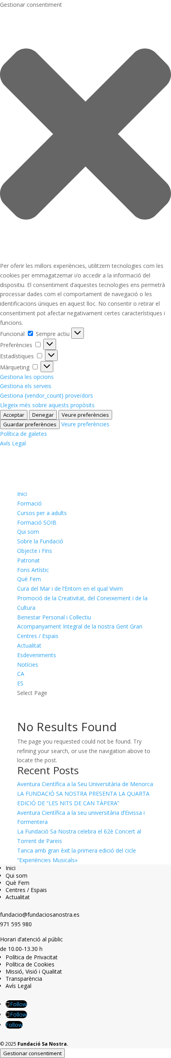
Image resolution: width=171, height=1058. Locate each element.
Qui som (28, 531)
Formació (29, 503)
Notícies (27, 664)
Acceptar (13, 414)
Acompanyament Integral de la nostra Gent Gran (79, 626)
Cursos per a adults (42, 513)
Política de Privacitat (32, 957)
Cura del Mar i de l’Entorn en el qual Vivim (70, 588)
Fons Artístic (33, 570)
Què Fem (29, 579)
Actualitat (29, 645)
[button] (85, 135)
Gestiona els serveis (25, 386)
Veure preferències (85, 414)
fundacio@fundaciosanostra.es (40, 914)
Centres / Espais (37, 636)
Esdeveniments (36, 655)
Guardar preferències (29, 424)
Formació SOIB (36, 522)
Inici (22, 494)
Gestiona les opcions (27, 377)
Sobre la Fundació (40, 541)
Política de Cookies (30, 964)
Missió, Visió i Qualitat (34, 971)
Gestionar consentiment (32, 1053)
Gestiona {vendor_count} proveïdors (46, 395)
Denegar (43, 414)
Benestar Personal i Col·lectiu (54, 617)
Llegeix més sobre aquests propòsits (47, 405)
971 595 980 (16, 924)
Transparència (24, 978)
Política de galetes (23, 433)
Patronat (28, 560)
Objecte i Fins (34, 550)
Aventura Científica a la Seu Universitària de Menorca (85, 784)
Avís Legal (13, 443)
